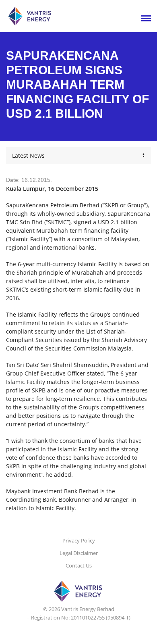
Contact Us (79, 565)
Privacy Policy (78, 540)
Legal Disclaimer (79, 553)
